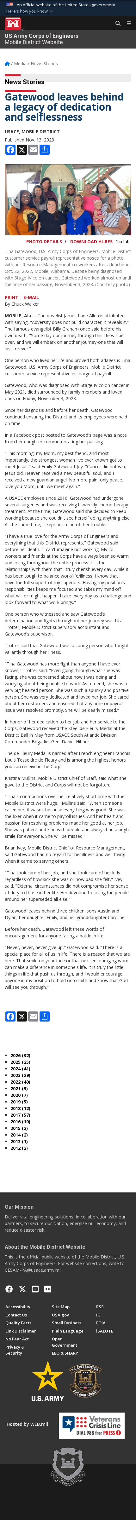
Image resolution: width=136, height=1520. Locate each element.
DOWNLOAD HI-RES (91, 242)
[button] (30, 11)
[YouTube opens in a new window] (35, 1289)
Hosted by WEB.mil (27, 1424)
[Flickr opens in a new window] (47, 1289)
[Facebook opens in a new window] (9, 1289)
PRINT (11, 297)
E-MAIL (31, 297)
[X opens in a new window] (22, 1289)
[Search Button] (116, 24)
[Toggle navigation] (126, 24)
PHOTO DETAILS (44, 242)
